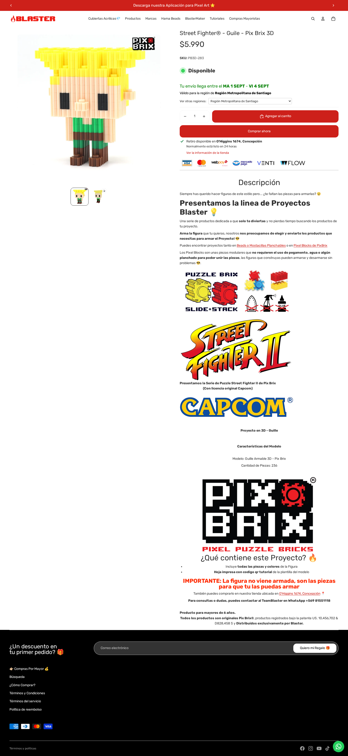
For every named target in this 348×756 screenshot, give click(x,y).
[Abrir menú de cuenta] (323, 18)
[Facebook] (302, 748)
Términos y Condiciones (27, 693)
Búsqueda (17, 677)
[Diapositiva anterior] (11, 5)
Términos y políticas (22, 748)
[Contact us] (338, 746)
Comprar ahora (259, 131)
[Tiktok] (327, 748)
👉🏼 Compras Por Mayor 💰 (29, 669)
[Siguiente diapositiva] (333, 5)
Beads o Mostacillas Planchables (261, 245)
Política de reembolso (25, 709)
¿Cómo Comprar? (22, 685)
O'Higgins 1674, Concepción (299, 594)
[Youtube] (319, 748)
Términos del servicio (25, 701)
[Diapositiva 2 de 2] (98, 196)
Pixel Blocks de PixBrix (310, 245)
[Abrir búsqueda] (313, 18)
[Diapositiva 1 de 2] (79, 196)
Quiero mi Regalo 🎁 (315, 648)
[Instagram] (310, 748)
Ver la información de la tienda (207, 153)
